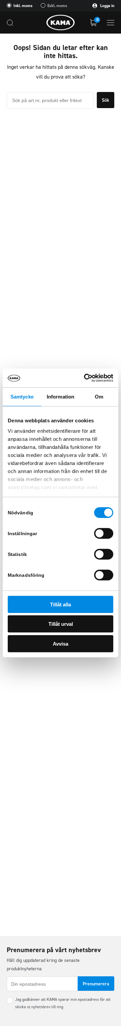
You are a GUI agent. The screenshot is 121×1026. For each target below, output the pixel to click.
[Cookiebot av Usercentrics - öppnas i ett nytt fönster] (85, 378)
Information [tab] (60, 396)
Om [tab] (99, 396)
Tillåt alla (60, 604)
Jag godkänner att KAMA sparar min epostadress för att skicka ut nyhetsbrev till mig (63, 1003)
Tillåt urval (60, 624)
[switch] (103, 533)
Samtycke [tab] (22, 396)
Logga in (106, 5)
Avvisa (60, 643)
